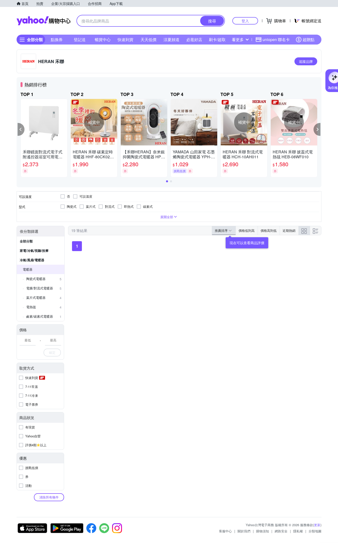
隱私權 (298, 531)
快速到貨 (125, 39)
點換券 (57, 39)
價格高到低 (269, 230)
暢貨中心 (103, 39)
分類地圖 (315, 531)
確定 (52, 352)
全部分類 (26, 241)
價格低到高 (247, 230)
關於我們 (244, 531)
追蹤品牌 (306, 61)
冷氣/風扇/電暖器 (32, 260)
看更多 (238, 39)
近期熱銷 (289, 230)
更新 (317, 524)
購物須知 (262, 531)
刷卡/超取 (217, 39)
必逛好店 (194, 39)
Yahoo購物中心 (44, 21)
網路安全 (281, 531)
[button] (21, 129)
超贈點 (308, 39)
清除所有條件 (49, 497)
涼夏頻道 (171, 39)
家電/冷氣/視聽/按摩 (34, 250)
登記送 (80, 39)
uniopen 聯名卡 (276, 39)
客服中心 (225, 531)
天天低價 (148, 39)
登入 (245, 20)
